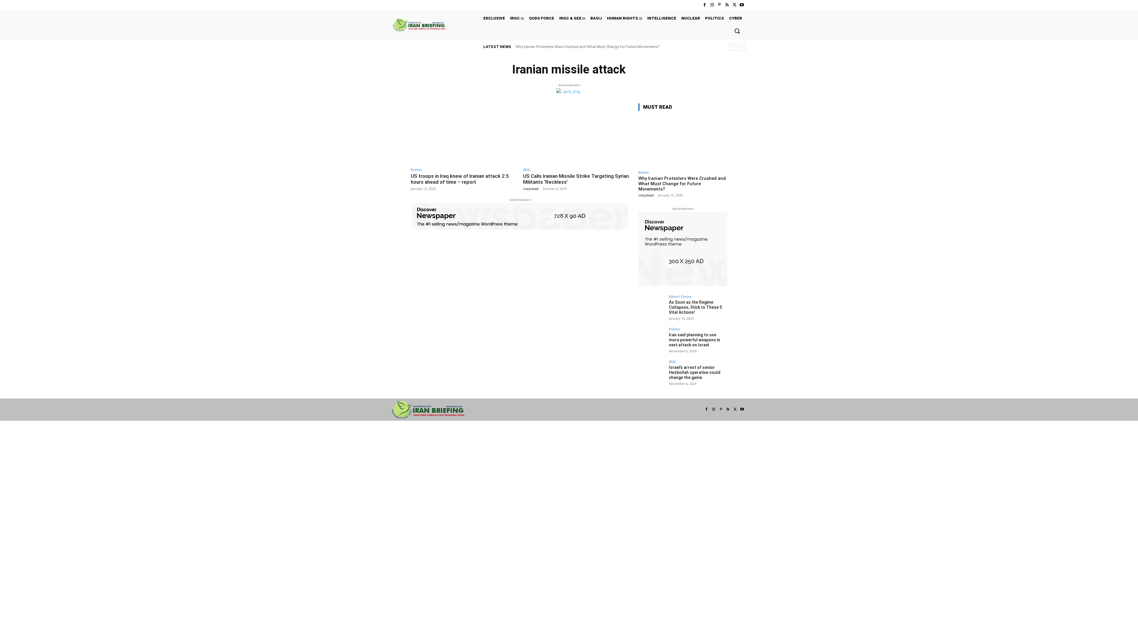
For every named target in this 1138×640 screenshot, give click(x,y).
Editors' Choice (680, 296)
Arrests (643, 172)
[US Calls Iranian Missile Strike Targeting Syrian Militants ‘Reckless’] (576, 133)
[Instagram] (712, 5)
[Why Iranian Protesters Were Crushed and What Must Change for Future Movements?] (682, 141)
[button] (737, 30)
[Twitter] (734, 5)
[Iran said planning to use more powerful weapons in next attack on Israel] (651, 340)
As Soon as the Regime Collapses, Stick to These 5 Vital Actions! (695, 307)
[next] (742, 46)
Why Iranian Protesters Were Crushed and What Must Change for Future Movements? (588, 46)
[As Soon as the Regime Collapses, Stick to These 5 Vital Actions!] (651, 308)
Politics (416, 169)
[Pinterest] (719, 5)
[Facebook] (704, 5)
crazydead (530, 188)
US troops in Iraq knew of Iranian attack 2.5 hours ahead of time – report (460, 179)
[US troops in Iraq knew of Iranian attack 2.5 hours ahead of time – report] (464, 133)
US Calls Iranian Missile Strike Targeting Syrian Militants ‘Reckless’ (576, 179)
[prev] (732, 46)
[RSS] (727, 5)
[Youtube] (742, 5)
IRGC (526, 169)
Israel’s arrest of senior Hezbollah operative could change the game (694, 372)
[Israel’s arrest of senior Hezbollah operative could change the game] (651, 373)
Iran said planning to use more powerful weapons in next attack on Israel (694, 339)
